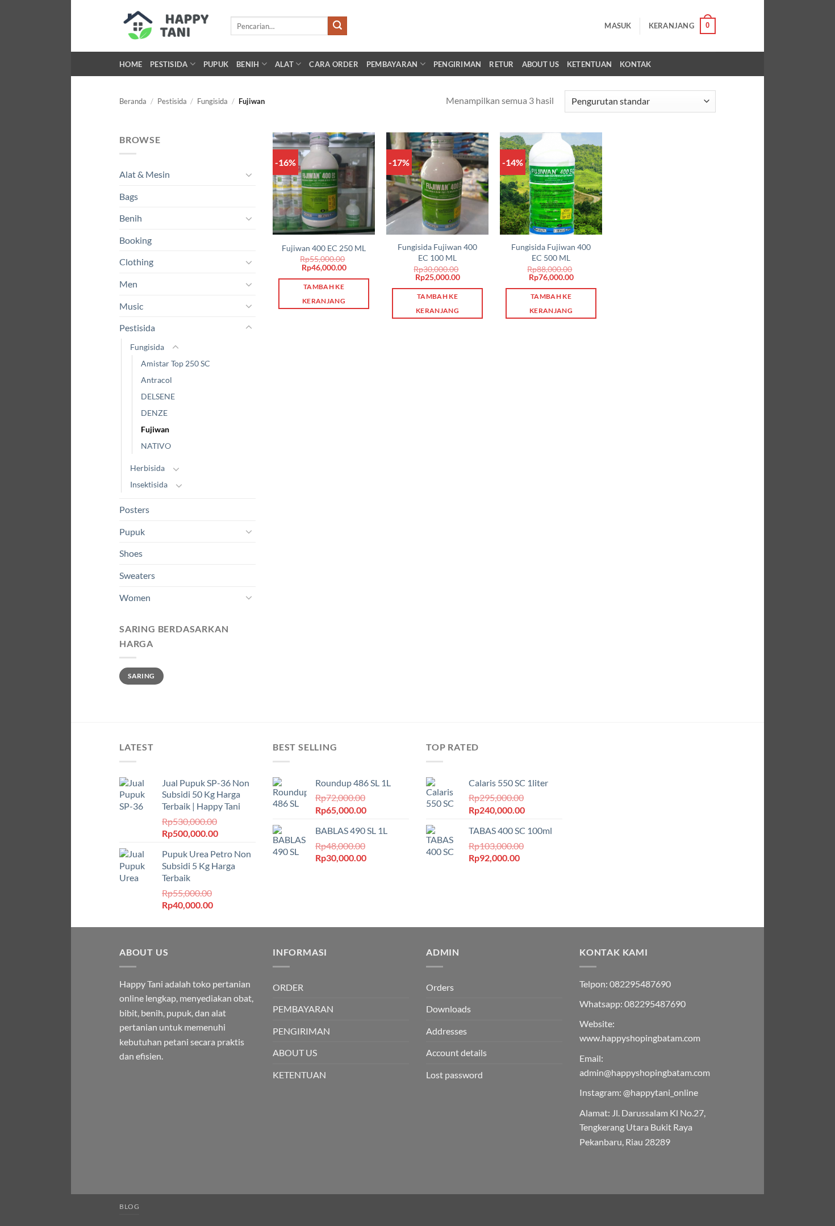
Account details (456, 1052)
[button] (617, 25)
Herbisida (147, 468)
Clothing (136, 261)
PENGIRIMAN (457, 64)
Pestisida (168, 64)
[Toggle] (249, 174)
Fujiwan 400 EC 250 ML (324, 248)
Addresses (446, 1030)
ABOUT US (540, 64)
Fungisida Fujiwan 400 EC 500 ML (551, 252)
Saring (141, 676)
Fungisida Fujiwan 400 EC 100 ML (437, 252)
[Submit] (337, 26)
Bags (128, 196)
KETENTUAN (589, 64)
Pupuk (215, 64)
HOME (130, 64)
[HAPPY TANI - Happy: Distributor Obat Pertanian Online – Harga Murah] (166, 26)
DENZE (154, 413)
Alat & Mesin (144, 174)
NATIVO (156, 446)
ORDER (288, 987)
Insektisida (149, 484)
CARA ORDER (333, 64)
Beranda (133, 101)
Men (128, 283)
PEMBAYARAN (392, 64)
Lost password (454, 1074)
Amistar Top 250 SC (175, 363)
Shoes (131, 553)
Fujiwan (155, 429)
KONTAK (636, 64)
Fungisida (212, 101)
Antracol (156, 380)
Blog (129, 1206)
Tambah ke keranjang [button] (323, 294)
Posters (134, 509)
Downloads (448, 1008)
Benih (247, 64)
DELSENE (158, 396)
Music (131, 306)
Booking (135, 240)
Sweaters (137, 575)
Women (135, 597)
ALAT (284, 64)
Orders (440, 987)
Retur (501, 64)
